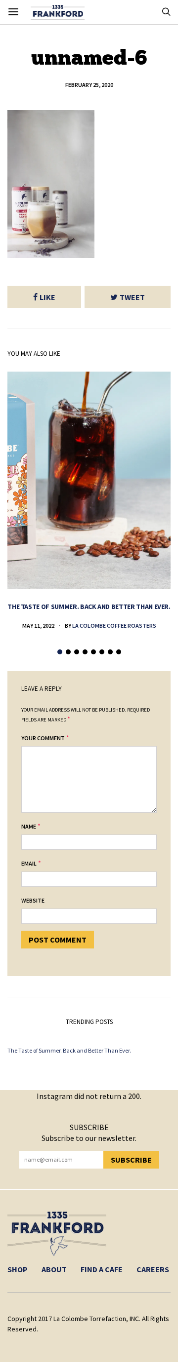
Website (32, 900)
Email (29, 863)
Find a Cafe (102, 1269)
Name (28, 826)
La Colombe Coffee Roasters (114, 625)
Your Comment (43, 738)
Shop (17, 1269)
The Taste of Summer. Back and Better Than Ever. (89, 606)
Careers (152, 1269)
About (54, 1269)
